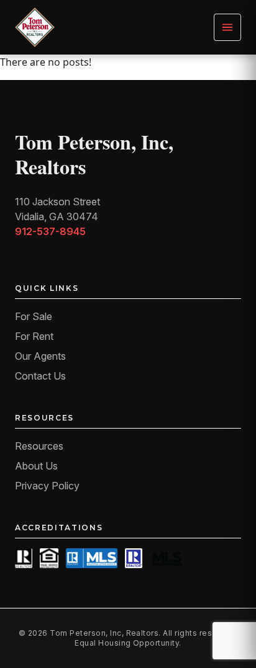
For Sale (33, 316)
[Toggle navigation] (227, 27)
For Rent (34, 336)
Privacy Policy (47, 485)
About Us (36, 466)
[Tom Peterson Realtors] (35, 27)
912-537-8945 (50, 231)
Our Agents (40, 356)
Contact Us (40, 376)
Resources (39, 446)
